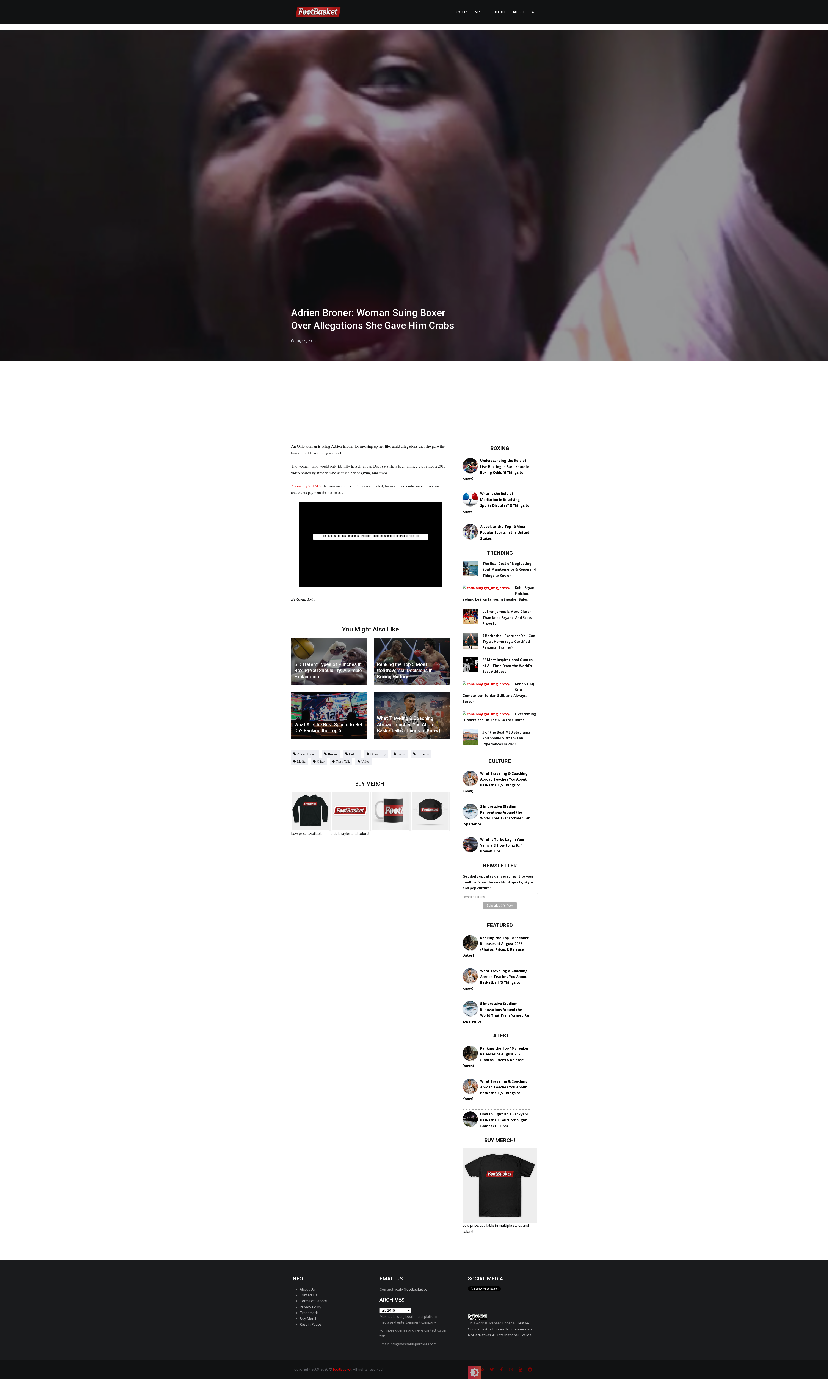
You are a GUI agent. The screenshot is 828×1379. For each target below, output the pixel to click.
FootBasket (342, 1369)
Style (479, 12)
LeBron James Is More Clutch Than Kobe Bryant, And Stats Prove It (507, 617)
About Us (307, 1289)
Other (321, 761)
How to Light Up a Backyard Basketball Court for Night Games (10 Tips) (504, 1120)
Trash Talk (343, 761)
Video (365, 761)
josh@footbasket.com (412, 1289)
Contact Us (308, 1295)
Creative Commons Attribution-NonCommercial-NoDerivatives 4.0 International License (500, 1329)
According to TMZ (306, 485)
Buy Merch (308, 1318)
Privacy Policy (310, 1307)
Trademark (309, 1312)
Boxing (333, 754)
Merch (518, 12)
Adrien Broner (307, 754)
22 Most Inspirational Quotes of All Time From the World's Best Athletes (507, 665)
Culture (498, 12)
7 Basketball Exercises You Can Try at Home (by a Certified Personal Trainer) (508, 641)
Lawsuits (423, 754)
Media (301, 761)
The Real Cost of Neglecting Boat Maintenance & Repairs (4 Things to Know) (509, 569)
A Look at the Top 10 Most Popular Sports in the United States (504, 532)
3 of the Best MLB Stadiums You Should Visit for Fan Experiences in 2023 (506, 738)
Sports (461, 12)
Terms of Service (313, 1301)
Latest (401, 754)
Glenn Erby (378, 754)
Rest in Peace (310, 1324)
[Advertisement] (414, 393)
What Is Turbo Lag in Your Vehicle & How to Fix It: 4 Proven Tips (502, 845)
